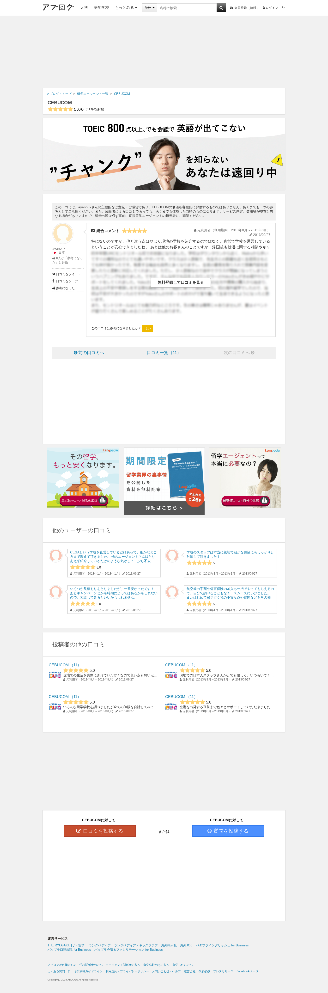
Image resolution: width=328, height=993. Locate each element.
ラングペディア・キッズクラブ (136, 945)
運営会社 (189, 971)
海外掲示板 (169, 945)
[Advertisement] (164, 52)
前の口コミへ (91, 352)
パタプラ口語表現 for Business (69, 949)
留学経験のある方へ (156, 965)
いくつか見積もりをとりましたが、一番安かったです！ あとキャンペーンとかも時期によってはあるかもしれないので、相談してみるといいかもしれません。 (114, 593)
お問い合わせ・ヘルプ (166, 971)
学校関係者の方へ (91, 965)
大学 (84, 8)
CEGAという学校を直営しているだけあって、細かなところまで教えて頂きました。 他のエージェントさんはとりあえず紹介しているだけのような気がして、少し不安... (113, 556)
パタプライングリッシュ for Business (222, 945)
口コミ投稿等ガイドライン (85, 971)
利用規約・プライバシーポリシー (127, 971)
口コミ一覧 (162, 352)
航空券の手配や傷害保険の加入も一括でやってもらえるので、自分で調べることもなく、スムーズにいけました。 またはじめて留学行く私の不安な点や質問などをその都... (230, 593)
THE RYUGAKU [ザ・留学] (66, 945)
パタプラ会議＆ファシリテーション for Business (128, 949)
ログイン (272, 8)
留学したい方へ (182, 965)
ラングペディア (100, 945)
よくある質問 (56, 971)
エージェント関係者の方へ (123, 965)
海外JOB (186, 945)
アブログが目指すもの (62, 965)
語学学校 (101, 8)
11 (75, 665)
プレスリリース (223, 971)
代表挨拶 (204, 971)
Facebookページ (247, 971)
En (283, 8)
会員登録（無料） (246, 8)
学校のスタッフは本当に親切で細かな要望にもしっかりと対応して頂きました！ (230, 554)
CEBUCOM (60, 102)
